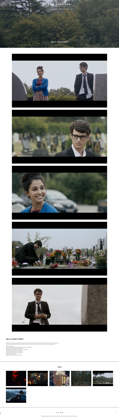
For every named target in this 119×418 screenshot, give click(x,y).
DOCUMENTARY (54, 9)
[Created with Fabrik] (0, 413)
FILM (47, 9)
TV (49, 9)
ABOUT (72, 9)
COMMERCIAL (61, 9)
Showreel (67, 9)
